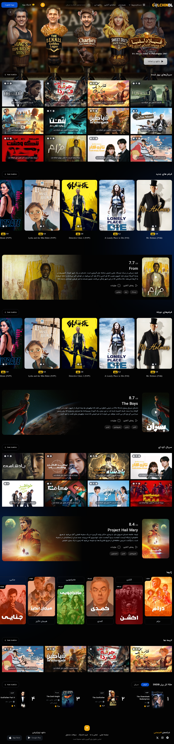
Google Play (36, 738)
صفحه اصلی (104, 735)
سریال (136, 684)
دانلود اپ (98, 5)
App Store (16, 738)
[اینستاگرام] (162, 737)
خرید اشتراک (83, 735)
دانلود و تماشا (154, 61)
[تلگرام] (167, 737)
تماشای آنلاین (110, 5)
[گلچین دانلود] (161, 5)
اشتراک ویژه (26, 5)
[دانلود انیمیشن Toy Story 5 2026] (146, 25)
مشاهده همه (12, 74)
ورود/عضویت (9, 5)
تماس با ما (94, 735)
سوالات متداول (71, 735)
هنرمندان (121, 5)
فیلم (145, 685)
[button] (19, 12)
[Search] (89, 5)
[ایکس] (157, 737)
